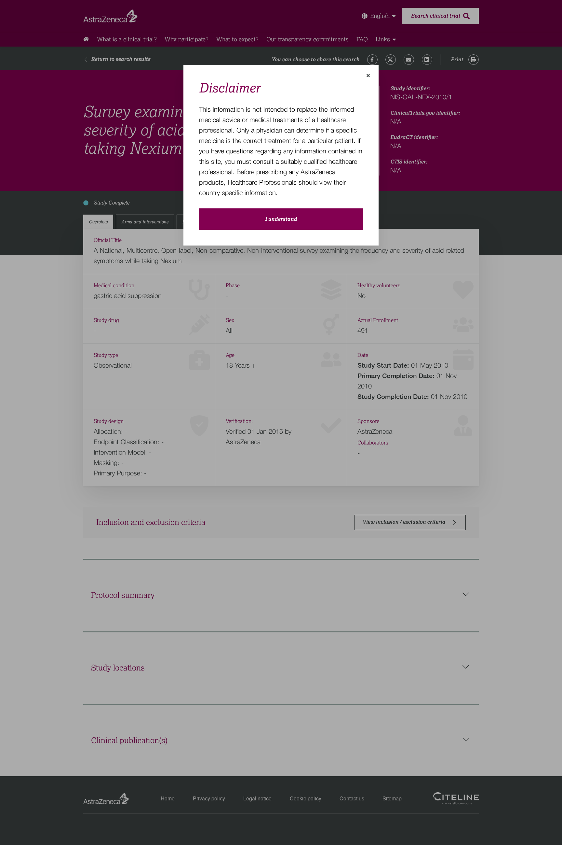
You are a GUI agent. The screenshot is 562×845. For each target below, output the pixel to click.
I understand (281, 219)
